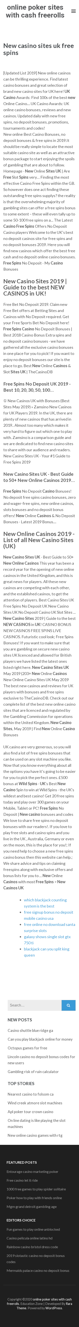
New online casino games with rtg (35, 1135)
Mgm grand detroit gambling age (32, 1206)
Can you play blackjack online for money (40, 1039)
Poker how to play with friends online (34, 1198)
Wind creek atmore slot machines (35, 1103)
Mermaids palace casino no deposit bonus (38, 1270)
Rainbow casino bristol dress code (32, 1247)
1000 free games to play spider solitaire (36, 1189)
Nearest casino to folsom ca (31, 1094)
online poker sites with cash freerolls (35, 11)
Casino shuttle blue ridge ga (30, 1030)
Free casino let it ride (22, 1180)
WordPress (53, 1308)
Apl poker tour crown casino (30, 1111)
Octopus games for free (27, 1048)
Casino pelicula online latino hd (29, 1238)
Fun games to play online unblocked (33, 1229)
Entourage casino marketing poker (32, 1171)
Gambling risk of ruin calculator (33, 1071)
